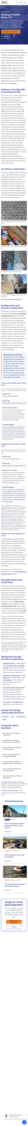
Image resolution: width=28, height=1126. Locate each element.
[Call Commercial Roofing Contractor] (21, 2)
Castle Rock (5, 716)
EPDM (5, 677)
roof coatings (7, 680)
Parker (12, 716)
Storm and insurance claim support (14, 687)
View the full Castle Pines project (11, 299)
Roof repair (6, 702)
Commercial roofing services (12, 675)
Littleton (4, 719)
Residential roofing (9, 663)
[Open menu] (25, 2)
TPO (23, 675)
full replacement (18, 702)
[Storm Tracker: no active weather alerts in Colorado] (17, 2)
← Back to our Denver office (10, 790)
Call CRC (5, 36)
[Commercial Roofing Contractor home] (5, 2)
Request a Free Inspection (11, 32)
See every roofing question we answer (12, 782)
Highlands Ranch (21, 716)
